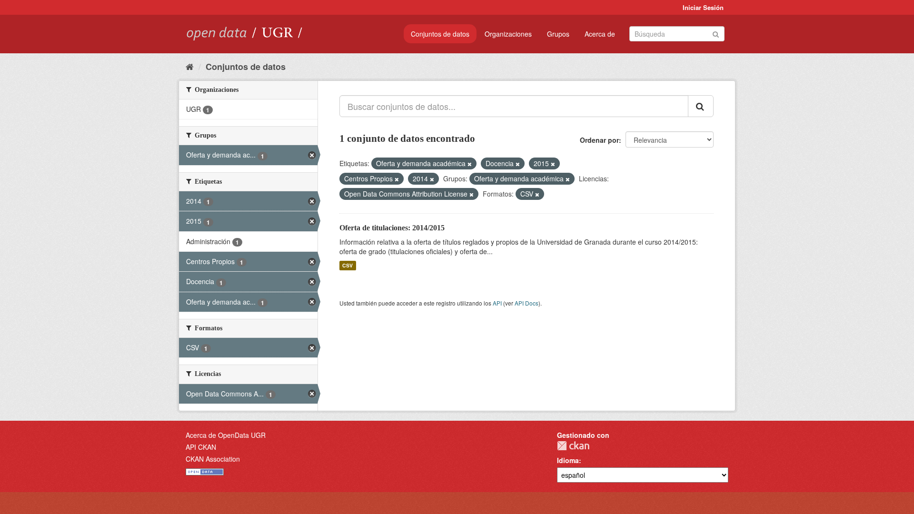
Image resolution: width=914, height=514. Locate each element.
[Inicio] (190, 66)
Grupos (558, 34)
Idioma (568, 460)
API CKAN (201, 447)
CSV (347, 265)
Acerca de (600, 34)
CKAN (573, 446)
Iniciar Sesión (703, 7)
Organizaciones (508, 34)
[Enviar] (716, 33)
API (497, 303)
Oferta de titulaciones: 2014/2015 (392, 228)
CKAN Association (213, 459)
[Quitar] (469, 164)
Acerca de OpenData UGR (226, 435)
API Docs (526, 303)
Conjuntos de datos (440, 34)
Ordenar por (599, 140)
